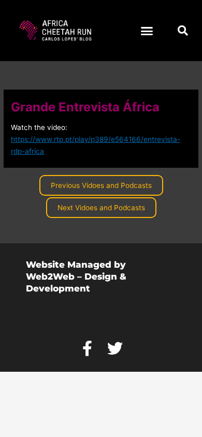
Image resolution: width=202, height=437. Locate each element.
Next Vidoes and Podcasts (101, 207)
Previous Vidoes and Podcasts (101, 185)
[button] (147, 30)
